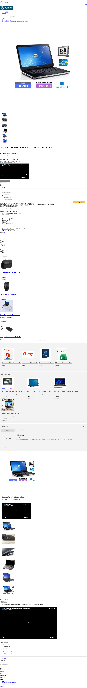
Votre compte (3, 658)
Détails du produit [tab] (5, 201)
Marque (1, 232)
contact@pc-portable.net (6, 668)
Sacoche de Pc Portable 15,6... (10, 272)
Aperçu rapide (3, 279)
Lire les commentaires (7, 192)
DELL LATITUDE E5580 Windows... (66, 391)
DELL (4, 232)
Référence (2, 233)
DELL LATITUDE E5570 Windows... (40, 391)
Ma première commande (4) (7, 651)
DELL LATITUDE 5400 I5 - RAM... (14, 391)
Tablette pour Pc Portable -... (10, 315)
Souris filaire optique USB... (10, 294)
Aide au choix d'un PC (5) (7, 653)
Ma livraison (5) (6, 648)
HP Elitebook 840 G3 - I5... (11, 413)
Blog (86, 4)
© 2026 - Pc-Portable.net (4, 686)
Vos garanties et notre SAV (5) (8, 646)
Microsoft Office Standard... (11, 363)
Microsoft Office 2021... (30, 363)
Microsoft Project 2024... (63, 363)
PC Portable (5, 11)
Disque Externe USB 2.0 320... (10, 337)
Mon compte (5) (6, 644)
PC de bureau (5, 12)
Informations (2, 669)
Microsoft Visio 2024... (46, 363)
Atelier (4, 13)
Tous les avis (83, 426)
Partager (3, 187)
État (1, 254)
